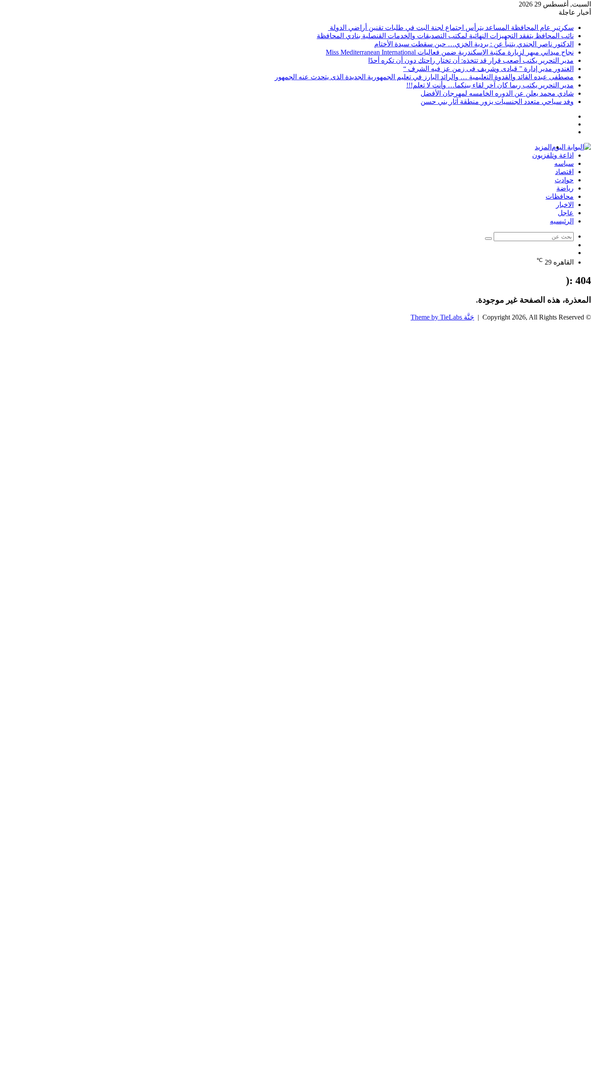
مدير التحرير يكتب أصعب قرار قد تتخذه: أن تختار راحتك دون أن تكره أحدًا (471, 60)
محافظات (560, 196)
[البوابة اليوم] (571, 147)
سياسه (564, 163)
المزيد (543, 147)
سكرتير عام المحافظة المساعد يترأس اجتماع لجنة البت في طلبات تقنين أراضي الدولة (451, 27)
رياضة (565, 188)
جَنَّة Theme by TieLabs (442, 317)
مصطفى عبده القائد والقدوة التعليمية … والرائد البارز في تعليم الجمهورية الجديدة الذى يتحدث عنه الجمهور (424, 77)
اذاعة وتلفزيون (553, 155)
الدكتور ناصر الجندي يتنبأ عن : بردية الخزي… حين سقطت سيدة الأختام (474, 44)
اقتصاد (564, 171)
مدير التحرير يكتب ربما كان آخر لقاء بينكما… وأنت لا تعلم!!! (490, 85)
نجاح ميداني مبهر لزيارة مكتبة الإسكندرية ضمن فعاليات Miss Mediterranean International (450, 52)
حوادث (564, 180)
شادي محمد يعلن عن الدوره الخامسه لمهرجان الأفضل (497, 93)
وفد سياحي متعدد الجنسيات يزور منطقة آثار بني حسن (497, 101)
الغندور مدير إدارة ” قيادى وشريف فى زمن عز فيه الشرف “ (488, 68)
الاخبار (565, 204)
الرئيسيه (562, 221)
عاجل (566, 212)
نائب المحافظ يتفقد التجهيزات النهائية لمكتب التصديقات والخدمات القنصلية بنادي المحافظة (445, 35)
